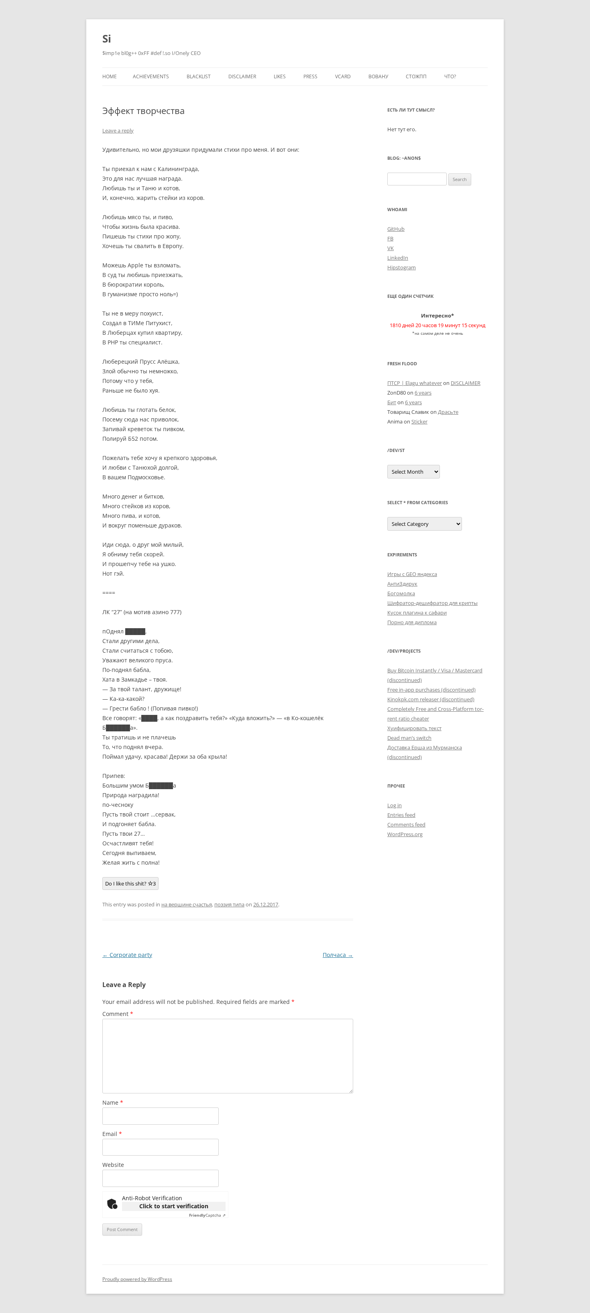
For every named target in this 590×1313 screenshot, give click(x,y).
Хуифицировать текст (414, 728)
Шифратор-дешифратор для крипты (432, 603)
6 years (423, 392)
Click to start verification (173, 1206)
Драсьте (448, 411)
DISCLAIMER (242, 76)
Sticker (419, 421)
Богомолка (401, 593)
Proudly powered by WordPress (137, 1279)
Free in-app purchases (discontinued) (431, 689)
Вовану (378, 76)
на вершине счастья (186, 904)
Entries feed (401, 814)
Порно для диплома (412, 622)
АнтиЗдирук (402, 583)
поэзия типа (229, 904)
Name (112, 1102)
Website (113, 1164)
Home (109, 76)
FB (390, 238)
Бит (391, 402)
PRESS (310, 76)
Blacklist (199, 76)
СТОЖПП (416, 76)
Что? (450, 76)
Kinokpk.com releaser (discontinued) (430, 699)
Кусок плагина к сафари (417, 612)
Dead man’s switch (409, 737)
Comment (117, 1014)
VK (390, 248)
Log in (394, 805)
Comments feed (406, 824)
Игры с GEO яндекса (412, 574)
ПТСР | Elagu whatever (414, 383)
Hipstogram (401, 267)
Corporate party (127, 955)
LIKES (280, 76)
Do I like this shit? (130, 883)
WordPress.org (405, 834)
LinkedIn (397, 257)
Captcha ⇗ (207, 1215)
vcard (343, 76)
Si (106, 38)
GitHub (396, 228)
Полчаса (338, 955)
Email (112, 1134)
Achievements (151, 76)
